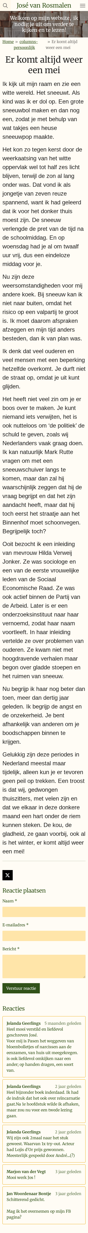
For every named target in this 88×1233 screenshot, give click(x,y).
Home (8, 41)
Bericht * (11, 948)
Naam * (9, 900)
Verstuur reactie (21, 988)
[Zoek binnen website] (5, 5)
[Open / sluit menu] (82, 5)
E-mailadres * (15, 924)
